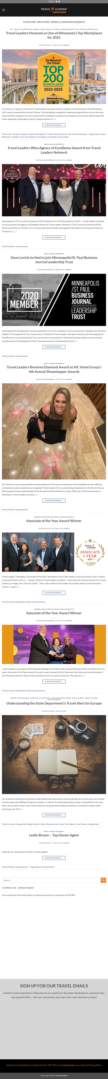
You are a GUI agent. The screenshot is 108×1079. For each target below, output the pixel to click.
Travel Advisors (24, 1065)
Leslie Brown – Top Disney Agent (54, 835)
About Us (10, 1065)
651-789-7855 (50, 1065)
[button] (3, 10)
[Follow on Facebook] (49, 2)
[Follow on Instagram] (51, 2)
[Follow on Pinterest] (56, 2)
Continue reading (54, 125)
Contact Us (37, 1065)
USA (77, 29)
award (97, 134)
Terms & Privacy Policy (91, 1065)
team (22, 137)
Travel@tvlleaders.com (69, 1065)
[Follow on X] (54, 2)
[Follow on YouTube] (59, 2)
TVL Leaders (64, 45)
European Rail (23, 698)
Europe (13, 698)
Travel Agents (78, 698)
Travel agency (41, 137)
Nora (68, 698)
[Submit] (103, 880)
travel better (52, 137)
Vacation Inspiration (89, 29)
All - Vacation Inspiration (21, 29)
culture (103, 134)
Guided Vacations (37, 698)
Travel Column (91, 698)
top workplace (30, 137)
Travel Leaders (63, 137)
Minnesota (6, 137)
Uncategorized (54, 699)
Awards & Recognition (42, 29)
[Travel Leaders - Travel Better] (54, 10)
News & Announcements (65, 29)
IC (53, 29)
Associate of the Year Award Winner (54, 521)
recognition (15, 137)
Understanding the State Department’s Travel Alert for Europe (54, 703)
